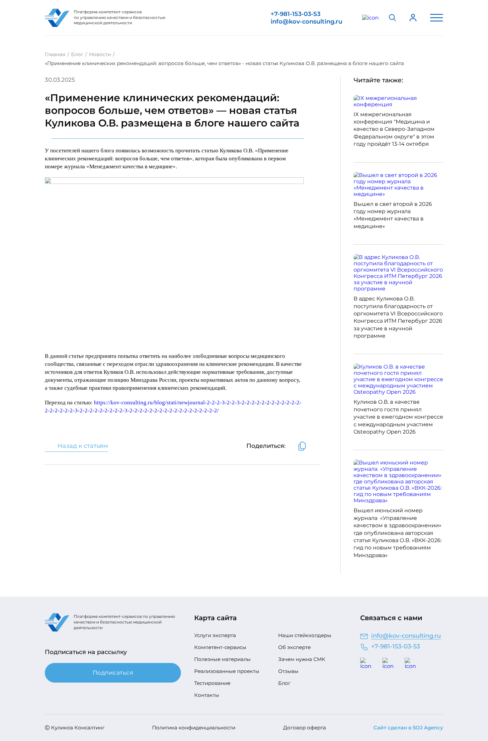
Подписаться (113, 672)
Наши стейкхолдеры (304, 635)
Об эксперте (294, 647)
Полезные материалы (222, 659)
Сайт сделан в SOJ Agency (408, 727)
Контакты (206, 695)
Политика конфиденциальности (193, 727)
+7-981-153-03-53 (295, 14)
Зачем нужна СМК (301, 659)
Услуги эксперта (215, 635)
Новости (100, 54)
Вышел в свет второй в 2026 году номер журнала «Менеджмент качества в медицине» (393, 215)
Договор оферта (304, 727)
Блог (77, 54)
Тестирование (212, 683)
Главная (55, 54)
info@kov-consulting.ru (306, 22)
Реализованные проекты (226, 671)
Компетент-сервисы (220, 647)
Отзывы (288, 671)
